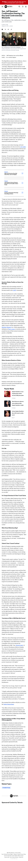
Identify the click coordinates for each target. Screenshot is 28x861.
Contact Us (21, 857)
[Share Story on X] (5, 29)
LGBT (14, 290)
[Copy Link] (11, 29)
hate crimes (12, 329)
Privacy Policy (18, 852)
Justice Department (9, 704)
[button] (2, 6)
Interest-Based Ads (8, 855)
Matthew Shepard (6, 327)
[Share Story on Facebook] (2, 29)
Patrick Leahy (19, 645)
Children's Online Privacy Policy (19, 854)
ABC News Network (11, 852)
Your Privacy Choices (14, 857)
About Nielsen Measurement (17, 855)
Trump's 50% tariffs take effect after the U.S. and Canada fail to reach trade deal (14, 2)
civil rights (23, 147)
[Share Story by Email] (8, 29)
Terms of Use (6, 857)
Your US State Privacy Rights (7, 854)
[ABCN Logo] (8, 6)
